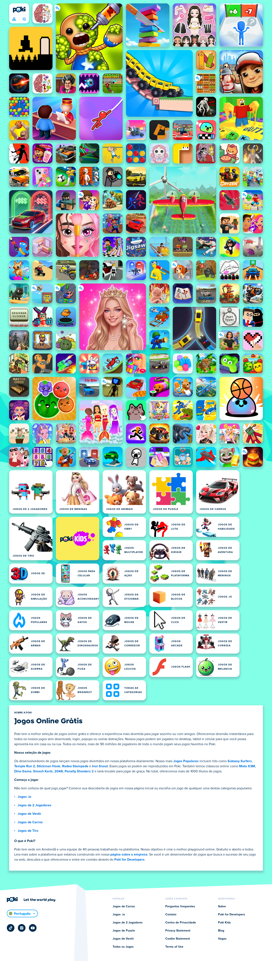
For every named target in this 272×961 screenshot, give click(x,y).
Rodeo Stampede (75, 766)
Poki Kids (224, 922)
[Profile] (14, 19)
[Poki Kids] (77, 538)
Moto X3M (247, 766)
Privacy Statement (177, 930)
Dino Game (22, 771)
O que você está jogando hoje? (24, 19)
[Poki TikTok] (10, 928)
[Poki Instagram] (22, 928)
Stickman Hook (48, 766)
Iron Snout (100, 766)
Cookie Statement (177, 938)
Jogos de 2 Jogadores (34, 805)
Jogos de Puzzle (124, 930)
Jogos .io (24, 796)
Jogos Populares (186, 761)
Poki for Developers (129, 859)
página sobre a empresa (128, 854)
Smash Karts (43, 771)
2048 (58, 771)
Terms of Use (174, 946)
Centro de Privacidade (180, 922)
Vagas (222, 938)
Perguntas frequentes (180, 906)
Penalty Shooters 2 (79, 771)
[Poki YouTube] (33, 928)
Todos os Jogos (123, 946)
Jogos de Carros (30, 822)
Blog (221, 930)
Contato (170, 914)
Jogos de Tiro (28, 830)
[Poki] (19, 10)
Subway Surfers (240, 761)
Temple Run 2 (24, 766)
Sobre (222, 906)
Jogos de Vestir (29, 813)
